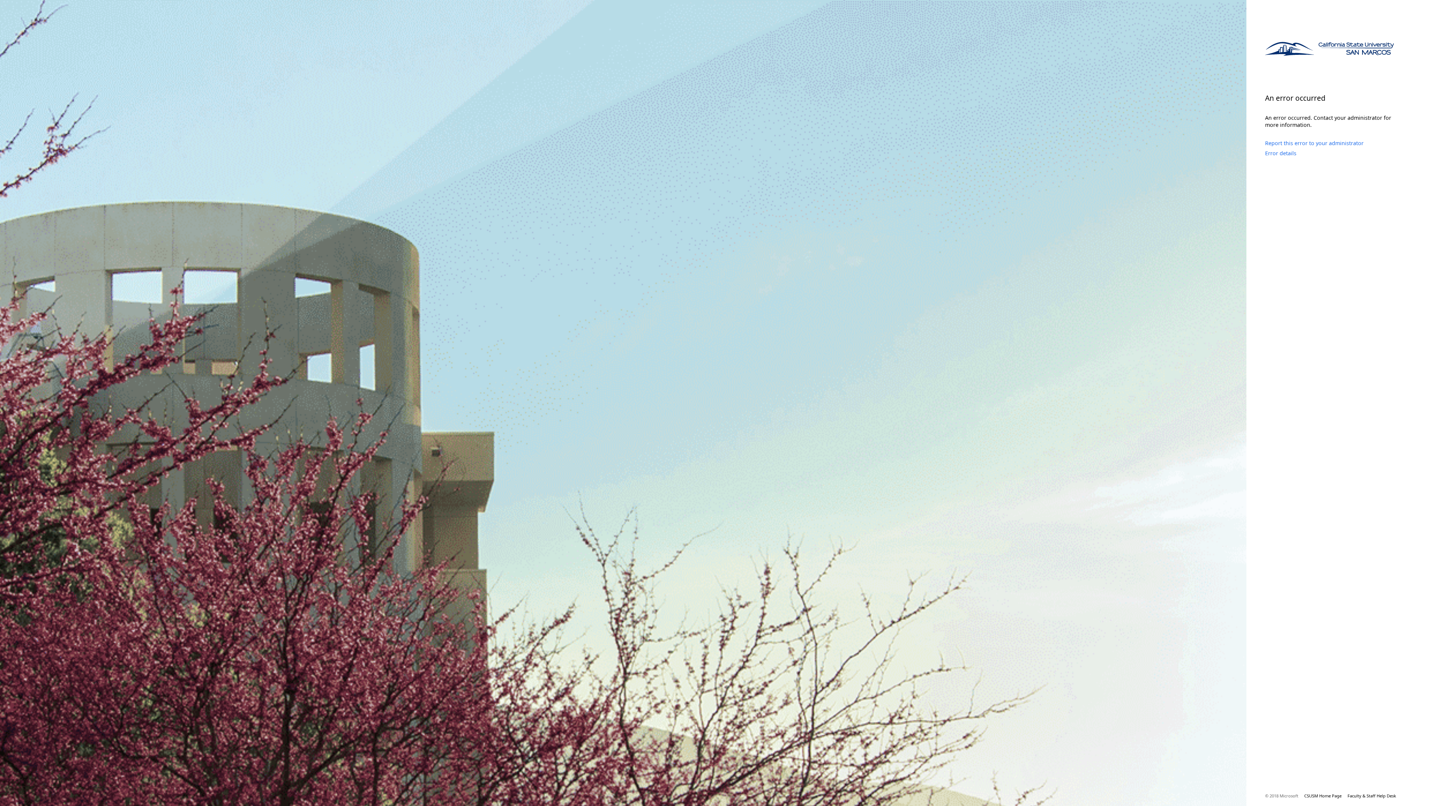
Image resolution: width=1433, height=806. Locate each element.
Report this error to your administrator (1314, 143)
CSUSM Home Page (1323, 796)
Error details (1280, 153)
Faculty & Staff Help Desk (1372, 796)
